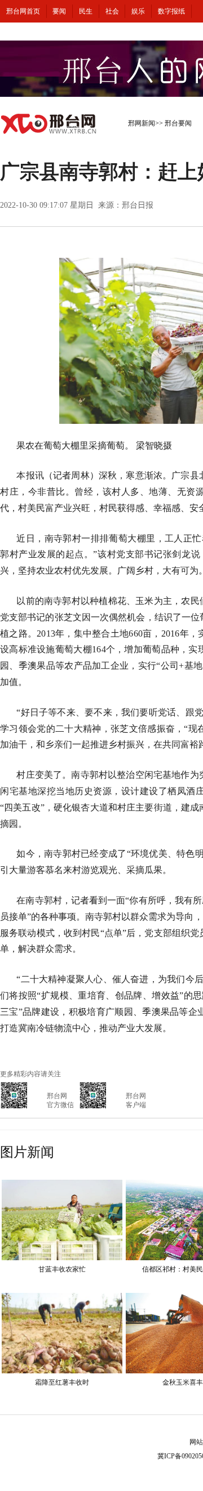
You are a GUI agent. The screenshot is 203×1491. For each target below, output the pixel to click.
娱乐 (138, 11)
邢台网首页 (23, 11)
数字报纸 (171, 11)
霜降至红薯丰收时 (62, 1382)
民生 (85, 11)
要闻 (59, 11)
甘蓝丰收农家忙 (62, 1269)
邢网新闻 (141, 123)
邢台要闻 (178, 123)
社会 (112, 11)
